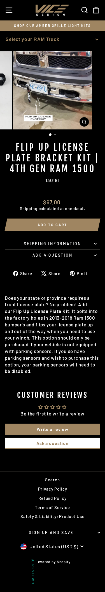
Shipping (29, 208)
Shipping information (52, 243)
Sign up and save (51, 532)
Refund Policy (52, 498)
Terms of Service (52, 507)
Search (52, 479)
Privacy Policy (52, 488)
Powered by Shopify (52, 562)
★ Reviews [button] (33, 571)
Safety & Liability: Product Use (52, 516)
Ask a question (52, 255)
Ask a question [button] (52, 443)
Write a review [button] (52, 429)
